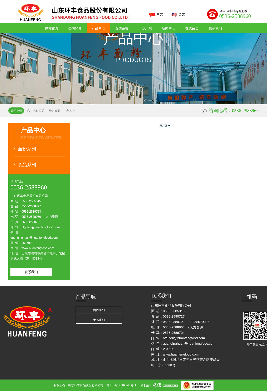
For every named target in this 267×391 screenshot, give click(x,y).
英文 (181, 14)
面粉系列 (27, 148)
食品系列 (27, 164)
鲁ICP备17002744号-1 (121, 385)
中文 (159, 14)
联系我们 (31, 271)
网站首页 (54, 110)
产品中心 (72, 110)
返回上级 (16, 110)
